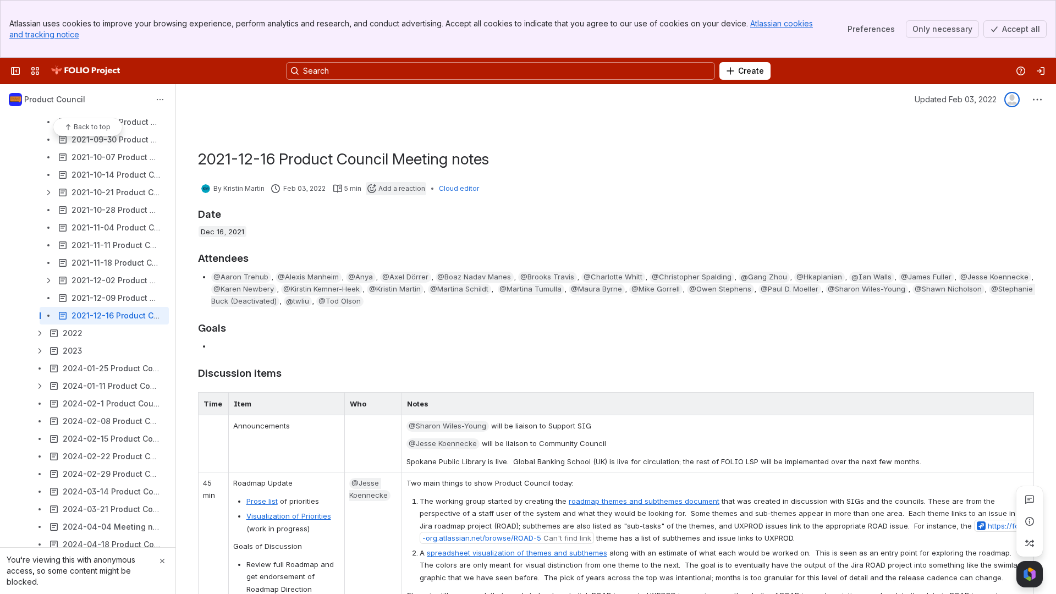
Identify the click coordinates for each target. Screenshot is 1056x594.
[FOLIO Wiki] (85, 71)
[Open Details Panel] (1029, 521)
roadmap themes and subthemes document (644, 501)
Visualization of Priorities (288, 516)
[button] (217, 403)
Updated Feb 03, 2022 (956, 99)
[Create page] (1029, 543)
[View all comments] (1029, 499)
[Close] (162, 561)
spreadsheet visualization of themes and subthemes (517, 552)
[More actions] (160, 99)
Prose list (262, 501)
